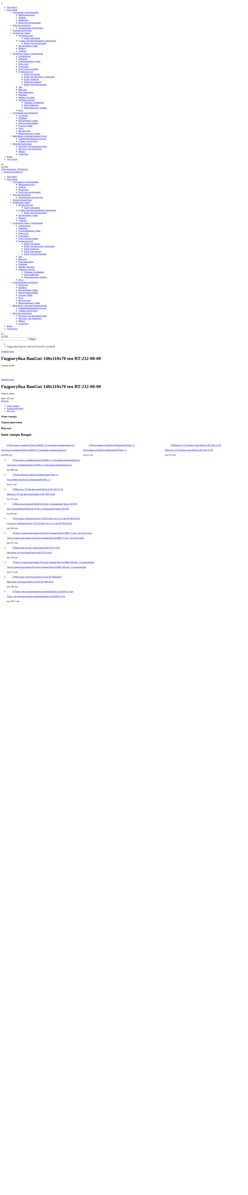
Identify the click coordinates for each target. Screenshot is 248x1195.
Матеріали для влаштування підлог (30, 136)
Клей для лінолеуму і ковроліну (39, 77)
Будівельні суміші (21, 33)
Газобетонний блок (22, 30)
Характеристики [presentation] (15, 408)
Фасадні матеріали (22, 25)
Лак (20, 87)
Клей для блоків (32, 38)
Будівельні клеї (25, 35)
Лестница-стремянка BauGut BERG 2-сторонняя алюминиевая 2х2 (33, 450)
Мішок (21, 151)
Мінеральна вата (26, 15)
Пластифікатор (31, 105)
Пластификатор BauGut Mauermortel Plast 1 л (105, 450)
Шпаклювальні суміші (29, 133)
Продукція (12, 10)
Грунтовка (23, 66)
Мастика (22, 89)
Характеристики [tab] (11, 422)
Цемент (22, 48)
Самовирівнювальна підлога (32, 138)
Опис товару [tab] (9, 416)
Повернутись (7, 351)
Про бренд (12, 7)
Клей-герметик (31, 79)
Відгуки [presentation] (11, 411)
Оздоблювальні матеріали (25, 113)
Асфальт (22, 51)
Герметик (23, 59)
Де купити (12, 159)
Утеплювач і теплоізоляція (25, 12)
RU (6, 166)
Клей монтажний (32, 82)
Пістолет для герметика (29, 149)
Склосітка (23, 115)
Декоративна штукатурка (30, 28)
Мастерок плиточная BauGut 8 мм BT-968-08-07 (30, 582)
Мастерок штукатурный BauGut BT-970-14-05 (29, 552)
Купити (5, 401)
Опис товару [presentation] (13, 406)
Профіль (22, 118)
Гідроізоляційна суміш (29, 61)
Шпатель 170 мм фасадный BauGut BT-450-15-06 (189, 450)
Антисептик (24, 56)
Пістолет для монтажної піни (32, 146)
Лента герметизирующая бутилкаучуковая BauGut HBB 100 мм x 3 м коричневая (46, 567)
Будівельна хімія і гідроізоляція (28, 53)
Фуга (20, 110)
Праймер (22, 95)
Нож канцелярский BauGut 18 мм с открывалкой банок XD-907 (38, 509)
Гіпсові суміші (25, 126)
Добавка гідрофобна (34, 102)
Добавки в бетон (26, 100)
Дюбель (22, 17)
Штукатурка (24, 131)
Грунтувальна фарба (28, 69)
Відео (9, 156)
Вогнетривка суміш (28, 46)
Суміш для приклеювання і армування (37, 41)
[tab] (127, 406)
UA (2, 166)
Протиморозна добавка (35, 107)
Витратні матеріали (22, 144)
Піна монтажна (25, 92)
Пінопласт (23, 20)
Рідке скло (23, 64)
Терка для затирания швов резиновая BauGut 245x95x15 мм (36, 596)
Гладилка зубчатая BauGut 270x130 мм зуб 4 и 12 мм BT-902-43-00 (39, 523)
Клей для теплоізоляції (29, 22)
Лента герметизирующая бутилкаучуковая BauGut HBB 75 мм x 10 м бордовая (45, 538)
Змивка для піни (26, 97)
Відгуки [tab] (6, 428)
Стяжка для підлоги (28, 141)
